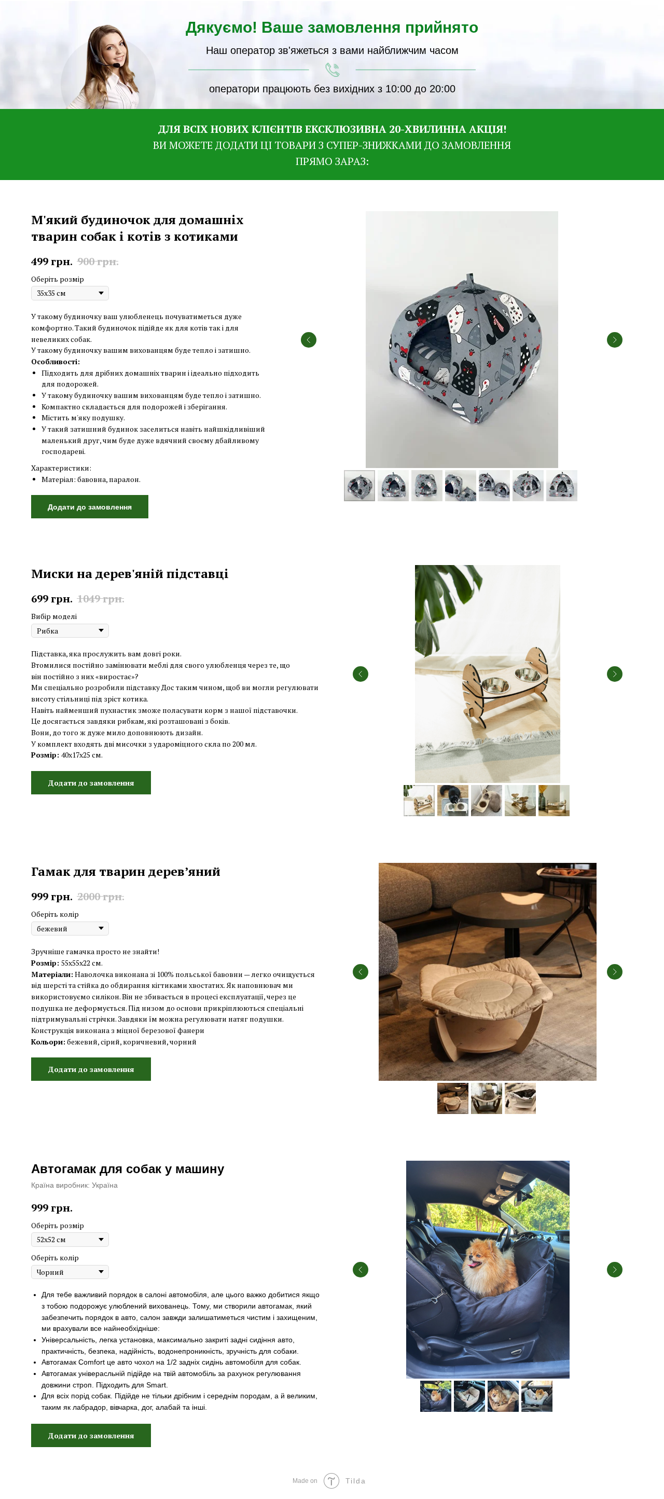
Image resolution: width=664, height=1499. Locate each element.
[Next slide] (614, 340)
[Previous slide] (308, 340)
